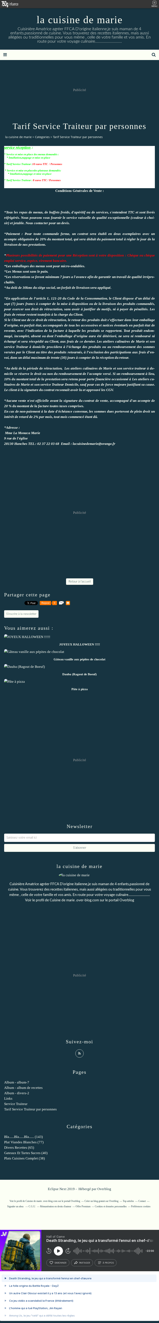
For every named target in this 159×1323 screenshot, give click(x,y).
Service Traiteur (16, 1104)
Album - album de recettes (23, 1088)
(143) (23, 1137)
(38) (24, 1158)
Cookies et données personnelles (111, 1206)
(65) (19, 1148)
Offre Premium (83, 1206)
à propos (108, 1263)
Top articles (128, 1201)
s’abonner (60, 1263)
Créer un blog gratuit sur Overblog (101, 1201)
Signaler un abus (15, 1206)
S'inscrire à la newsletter (21, 614)
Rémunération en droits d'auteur (55, 1206)
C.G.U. (32, 1206)
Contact (142, 1201)
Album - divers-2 (16, 1093)
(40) (26, 1153)
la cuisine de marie (80, 19)
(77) (24, 1142)
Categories (42, 137)
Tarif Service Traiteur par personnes (30, 1109)
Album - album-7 (16, 1082)
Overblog (104, 1189)
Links (8, 1098)
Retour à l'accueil (80, 581)
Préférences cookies (141, 1206)
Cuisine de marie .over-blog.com (74, 900)
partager (84, 1263)
